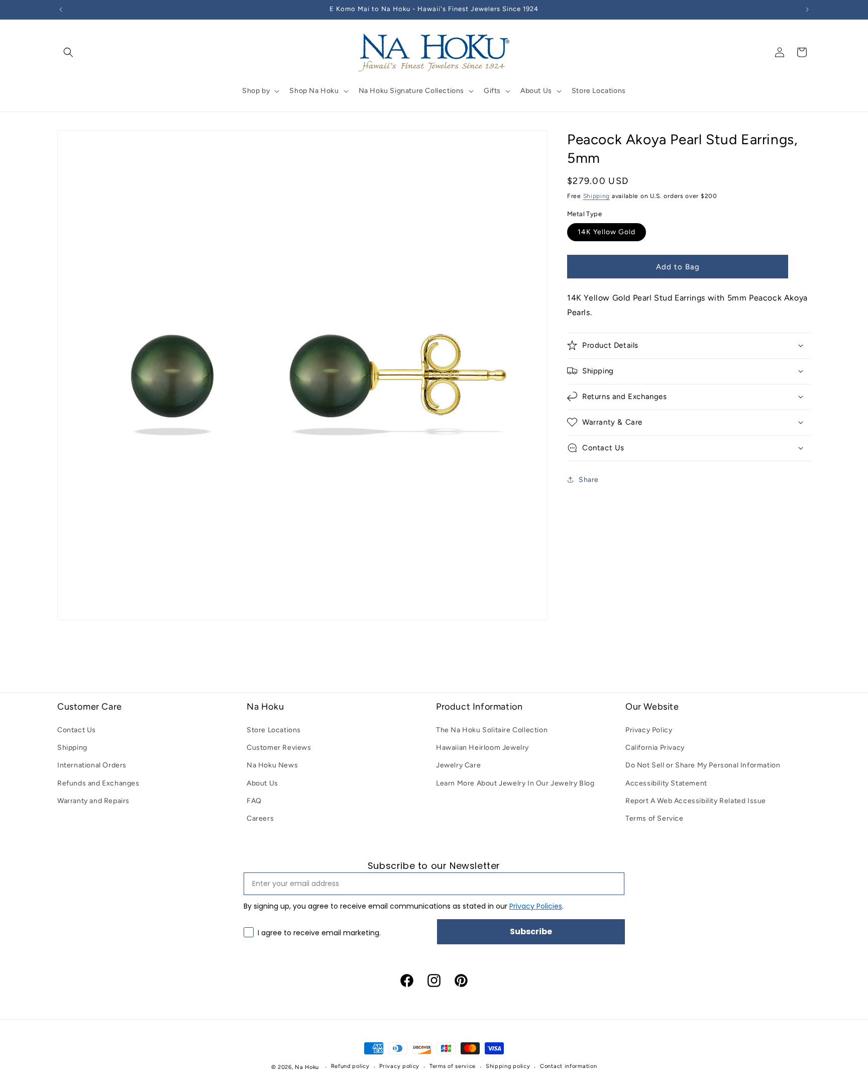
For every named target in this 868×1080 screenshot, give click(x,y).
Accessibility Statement (666, 783)
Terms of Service (654, 818)
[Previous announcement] (61, 9)
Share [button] (589, 479)
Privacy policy (399, 1066)
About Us (262, 783)
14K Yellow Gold (606, 231)
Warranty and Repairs (93, 801)
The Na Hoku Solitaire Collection (492, 730)
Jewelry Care (458, 765)
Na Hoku (307, 1067)
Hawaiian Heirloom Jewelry (482, 747)
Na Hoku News (272, 765)
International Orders (92, 765)
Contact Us (76, 730)
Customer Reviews (279, 747)
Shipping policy (508, 1066)
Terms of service (452, 1066)
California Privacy (655, 747)
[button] (68, 52)
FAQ (254, 801)
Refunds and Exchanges (98, 783)
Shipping (596, 195)
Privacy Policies (535, 906)
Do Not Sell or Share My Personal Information (702, 765)
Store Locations (274, 730)
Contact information (568, 1066)
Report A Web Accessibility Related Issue (695, 801)
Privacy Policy (648, 730)
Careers (260, 818)
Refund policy (350, 1066)
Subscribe (531, 931)
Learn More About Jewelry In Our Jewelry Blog (515, 783)
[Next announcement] (807, 9)
